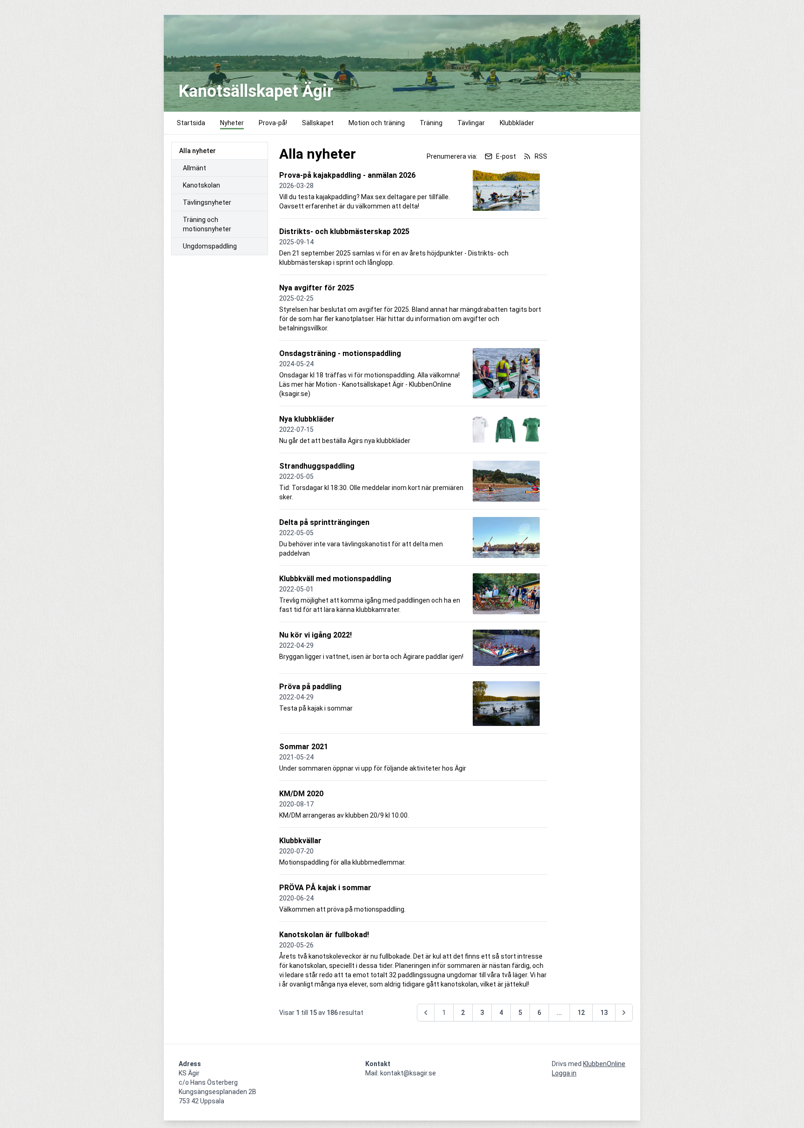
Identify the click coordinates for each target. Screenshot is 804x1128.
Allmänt (194, 168)
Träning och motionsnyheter (207, 224)
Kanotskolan (201, 185)
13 (604, 1012)
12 (581, 1012)
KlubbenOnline (604, 1064)
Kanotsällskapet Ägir (256, 91)
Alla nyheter (197, 150)
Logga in (564, 1073)
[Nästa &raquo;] (624, 1012)
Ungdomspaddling (210, 246)
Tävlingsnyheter (207, 202)
